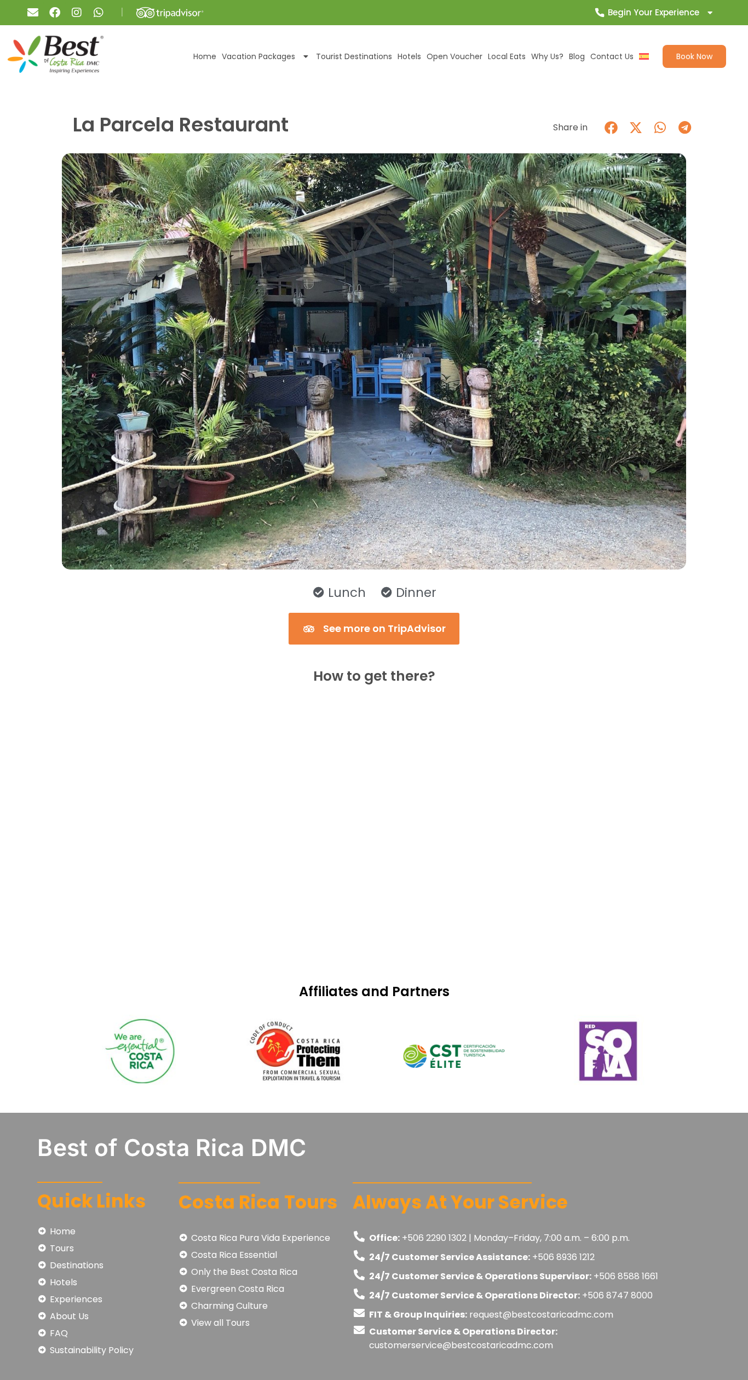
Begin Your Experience (653, 12)
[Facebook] (55, 13)
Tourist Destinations (354, 56)
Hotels (409, 56)
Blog (577, 56)
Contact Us (612, 56)
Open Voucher (454, 56)
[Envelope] (33, 13)
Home (204, 56)
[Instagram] (77, 13)
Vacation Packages (258, 56)
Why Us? (547, 56)
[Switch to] (644, 56)
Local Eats (507, 56)
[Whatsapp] (99, 13)
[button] (611, 127)
